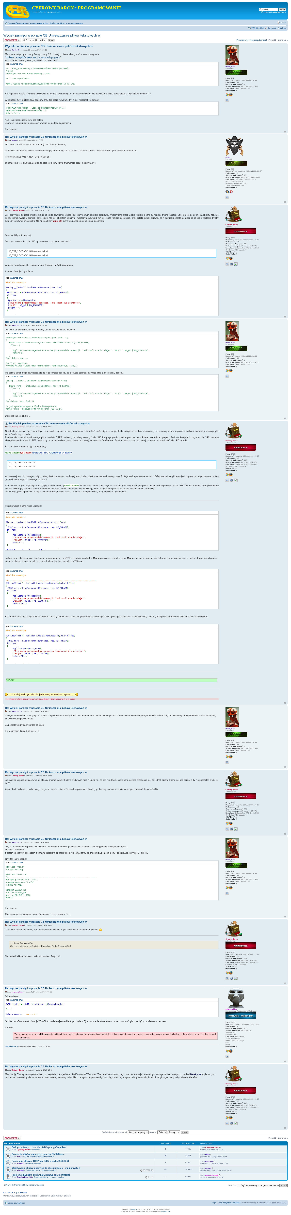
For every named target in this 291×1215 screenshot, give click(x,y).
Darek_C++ (16, 50)
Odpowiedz (8, 39)
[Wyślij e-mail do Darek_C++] (227, 100)
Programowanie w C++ (38, 23)
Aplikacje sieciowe (33, 1163)
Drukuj (278, 22)
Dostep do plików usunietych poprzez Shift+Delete (38, 1154)
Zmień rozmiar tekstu (283, 22)
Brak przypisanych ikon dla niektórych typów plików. (39, 1147)
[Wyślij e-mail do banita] (227, 197)
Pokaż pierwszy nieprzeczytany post (251, 40)
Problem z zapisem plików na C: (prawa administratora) (41, 1175)
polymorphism (17, 992)
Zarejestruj (272, 28)
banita (14, 140)
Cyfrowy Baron (18, 210)
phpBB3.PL (165, 1211)
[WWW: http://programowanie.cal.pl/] (231, 264)
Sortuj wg (153, 1132)
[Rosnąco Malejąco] (178, 1132)
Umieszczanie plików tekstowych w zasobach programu (33, 57)
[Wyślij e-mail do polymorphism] (227, 1056)
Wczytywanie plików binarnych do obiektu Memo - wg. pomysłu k (46, 1168)
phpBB (134, 1209)
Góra (285, 132)
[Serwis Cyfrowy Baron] (18, 11)
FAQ (253, 28)
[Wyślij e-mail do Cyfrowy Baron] (227, 264)
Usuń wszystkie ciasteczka (229, 1203)
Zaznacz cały (16, 64)
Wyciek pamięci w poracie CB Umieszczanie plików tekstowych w (51, 35)
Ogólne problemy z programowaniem (66, 23)
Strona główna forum (17, 23)
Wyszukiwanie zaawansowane (273, 12)
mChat (261, 28)
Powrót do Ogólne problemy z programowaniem (24, 1185)
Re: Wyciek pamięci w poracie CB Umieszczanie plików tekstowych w (46, 136)
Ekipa (214, 1203)
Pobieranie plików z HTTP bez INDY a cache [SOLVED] (40, 1161)
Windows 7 (36, 1150)
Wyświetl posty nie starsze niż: (115, 1132)
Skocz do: (232, 1185)
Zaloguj (283, 28)
